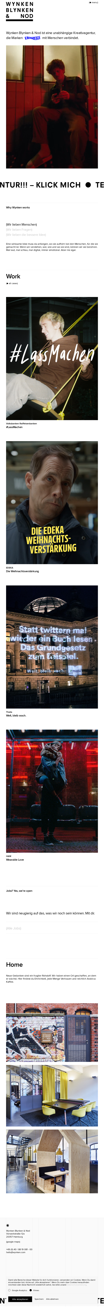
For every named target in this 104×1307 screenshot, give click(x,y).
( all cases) (12, 283)
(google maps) (13, 1241)
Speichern (39, 1299)
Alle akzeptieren (20, 1299)
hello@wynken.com (15, 1252)
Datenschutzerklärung (76, 1285)
